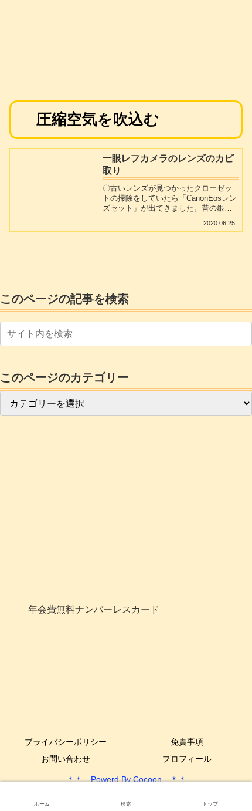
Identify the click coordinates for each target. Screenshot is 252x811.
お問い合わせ (65, 758)
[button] (240, 333)
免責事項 (187, 741)
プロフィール (187, 758)
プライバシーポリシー (66, 741)
